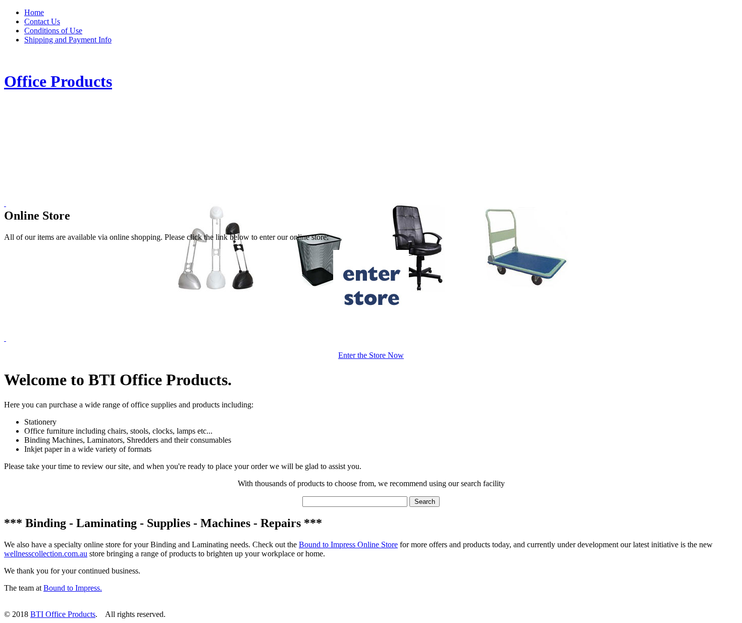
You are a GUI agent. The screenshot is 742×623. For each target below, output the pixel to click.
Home (34, 12)
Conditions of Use (53, 30)
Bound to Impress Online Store (348, 544)
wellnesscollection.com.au (45, 553)
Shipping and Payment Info (68, 39)
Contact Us (42, 21)
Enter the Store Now (371, 355)
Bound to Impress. (72, 588)
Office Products (58, 81)
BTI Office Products (62, 614)
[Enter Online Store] (371, 288)
